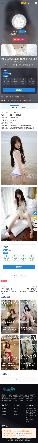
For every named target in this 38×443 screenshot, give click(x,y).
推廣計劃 (16, 414)
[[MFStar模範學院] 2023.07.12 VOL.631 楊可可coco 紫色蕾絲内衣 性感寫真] (28, 347)
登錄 (20, 379)
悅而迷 (18, 438)
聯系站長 (26, 125)
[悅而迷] (4, 3)
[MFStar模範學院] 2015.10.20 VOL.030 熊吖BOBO (28, 291)
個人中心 (4, 408)
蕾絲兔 (28, 440)
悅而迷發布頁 (22, 440)
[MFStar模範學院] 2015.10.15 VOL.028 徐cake (8, 291)
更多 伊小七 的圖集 (19, 39)
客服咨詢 (16, 411)
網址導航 (4, 414)
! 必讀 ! (24, 107)
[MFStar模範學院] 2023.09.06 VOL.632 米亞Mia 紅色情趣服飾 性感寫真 (9, 365)
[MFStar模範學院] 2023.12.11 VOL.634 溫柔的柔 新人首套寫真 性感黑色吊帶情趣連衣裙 (9, 329)
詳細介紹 (14, 107)
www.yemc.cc (17, 431)
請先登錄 (19, 90)
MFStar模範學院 (22, 34)
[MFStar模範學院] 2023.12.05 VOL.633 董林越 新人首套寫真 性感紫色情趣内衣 (28, 329)
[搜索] (29, 3)
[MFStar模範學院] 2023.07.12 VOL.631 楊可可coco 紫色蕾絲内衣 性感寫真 (28, 365)
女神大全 (4, 411)
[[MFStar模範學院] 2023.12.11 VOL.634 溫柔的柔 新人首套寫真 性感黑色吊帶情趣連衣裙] (10, 311)
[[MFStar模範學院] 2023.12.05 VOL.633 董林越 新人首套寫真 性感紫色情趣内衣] (28, 311)
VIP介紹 (16, 408)
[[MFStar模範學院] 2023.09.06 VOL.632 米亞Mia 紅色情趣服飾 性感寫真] (10, 347)
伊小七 (22, 31)
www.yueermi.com (21, 433)
